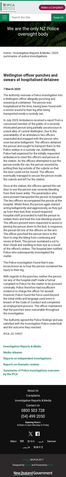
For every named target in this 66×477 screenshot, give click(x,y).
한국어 (31, 441)
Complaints (33, 395)
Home (8, 9)
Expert (28, 465)
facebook (37, 434)
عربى (41, 441)
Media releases (12, 352)
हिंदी (22, 441)
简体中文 (38, 447)
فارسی (26, 447)
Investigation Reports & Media (22, 346)
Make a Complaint (52, 7)
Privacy (26, 460)
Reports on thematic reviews (21, 364)
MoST (51, 465)
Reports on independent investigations (27, 358)
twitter (31, 434)
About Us (33, 390)
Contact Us (33, 405)
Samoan (51, 441)
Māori (13, 441)
